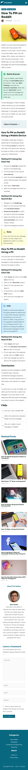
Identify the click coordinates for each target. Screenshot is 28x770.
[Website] (14, 700)
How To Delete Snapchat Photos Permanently (12, 505)
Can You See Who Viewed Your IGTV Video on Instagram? (13, 577)
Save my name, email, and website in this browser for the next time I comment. (13, 709)
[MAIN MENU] (26, 3)
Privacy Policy (14, 757)
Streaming (14, 747)
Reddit (4, 9)
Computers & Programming (14, 744)
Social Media (11, 9)
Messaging (14, 742)
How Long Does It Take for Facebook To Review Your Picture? (13, 553)
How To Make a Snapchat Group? (12, 529)
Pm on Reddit (11, 145)
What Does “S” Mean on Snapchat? (13, 481)
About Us (14, 755)
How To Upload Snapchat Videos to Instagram (13, 457)
